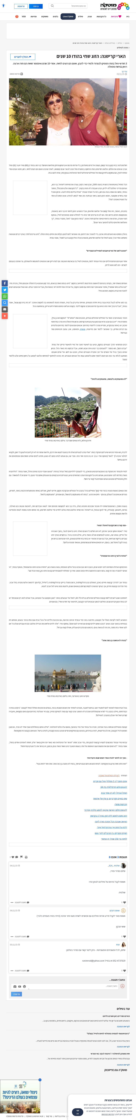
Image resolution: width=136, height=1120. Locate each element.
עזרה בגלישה (60, 1116)
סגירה (77, 1112)
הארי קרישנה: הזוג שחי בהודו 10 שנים (87, 43)
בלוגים (55, 16)
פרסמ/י (16, 994)
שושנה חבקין (115, 910)
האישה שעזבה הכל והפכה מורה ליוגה (111, 821)
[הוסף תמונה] (14, 986)
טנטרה (82, 329)
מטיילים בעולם (110, 43)
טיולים (80, 16)
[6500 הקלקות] (20, 1096)
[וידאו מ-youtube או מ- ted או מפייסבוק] (19, 986)
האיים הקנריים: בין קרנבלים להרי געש (111, 833)
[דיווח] (21, 857)
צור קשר (49, 1116)
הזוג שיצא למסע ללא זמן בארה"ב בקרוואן (108, 815)
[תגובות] (16, 857)
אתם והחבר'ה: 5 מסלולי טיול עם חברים (110, 781)
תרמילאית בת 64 (114, 787)
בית (127, 16)
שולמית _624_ (114, 865)
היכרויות (114, 16)
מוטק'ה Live (68, 16)
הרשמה (21, 6)
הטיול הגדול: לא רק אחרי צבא (114, 792)
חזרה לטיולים (122, 47)
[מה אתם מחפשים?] (52, 5)
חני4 (118, 944)
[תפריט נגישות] (3, 6)
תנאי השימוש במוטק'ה (34, 1116)
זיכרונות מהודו (121, 804)
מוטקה (127, 43)
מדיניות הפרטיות (108, 1114)
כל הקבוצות (101, 16)
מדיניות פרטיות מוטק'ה (15, 1116)
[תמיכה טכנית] (17, 17)
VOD (24, 16)
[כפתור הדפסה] (26, 857)
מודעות (34, 16)
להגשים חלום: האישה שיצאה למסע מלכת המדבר (105, 810)
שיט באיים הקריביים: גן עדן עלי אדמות (110, 799)
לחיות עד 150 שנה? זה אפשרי (114, 838)
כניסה (36, 6)
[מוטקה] (115, 6)
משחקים (44, 16)
